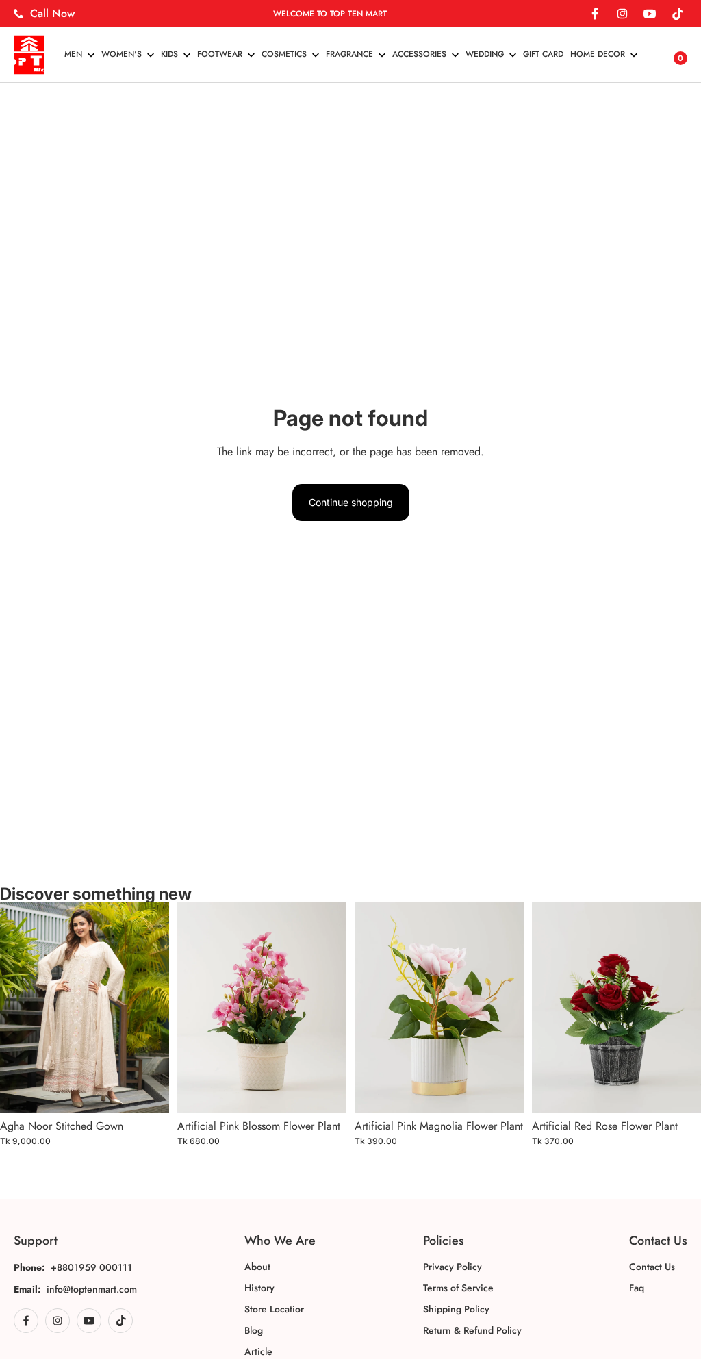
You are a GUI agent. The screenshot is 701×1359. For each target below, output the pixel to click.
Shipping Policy (456, 1309)
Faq (636, 1288)
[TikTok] (677, 13)
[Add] (148, 1092)
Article (258, 1351)
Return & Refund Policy (472, 1330)
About (257, 1266)
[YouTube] (649, 13)
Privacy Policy (452, 1266)
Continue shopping (351, 502)
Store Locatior (274, 1309)
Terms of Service (458, 1288)
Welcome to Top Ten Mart (330, 14)
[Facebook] (595, 13)
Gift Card (543, 54)
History (259, 1288)
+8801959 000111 (91, 1267)
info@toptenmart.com (92, 1289)
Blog (253, 1330)
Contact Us (652, 1266)
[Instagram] (622, 13)
